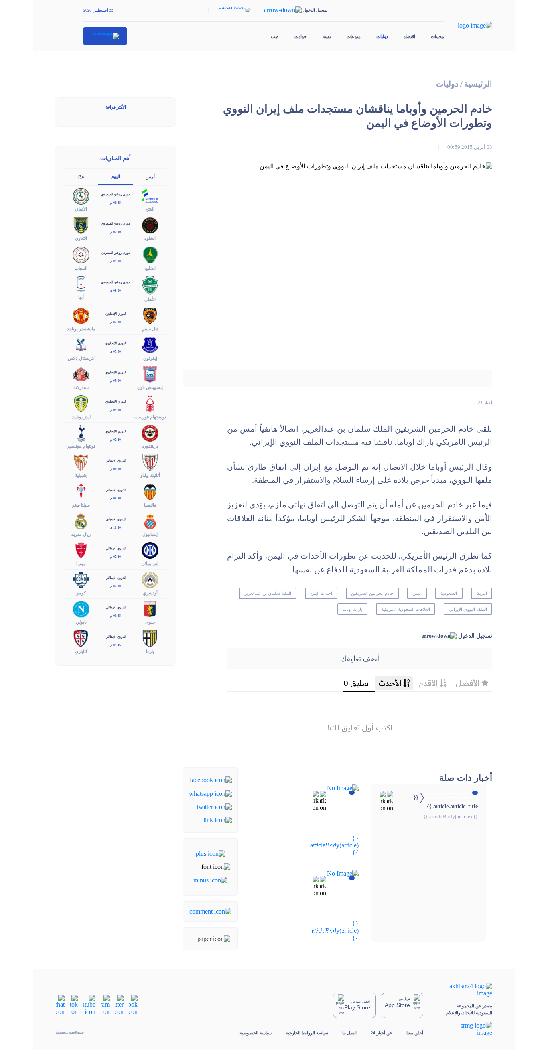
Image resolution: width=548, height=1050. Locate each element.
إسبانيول (150, 534)
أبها (81, 297)
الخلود (150, 238)
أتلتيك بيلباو (150, 475)
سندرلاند (81, 387)
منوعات (354, 36)
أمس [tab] (150, 176)
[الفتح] (150, 195)
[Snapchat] (60, 1004)
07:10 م (115, 232)
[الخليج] (150, 254)
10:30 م (115, 527)
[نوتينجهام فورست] (150, 402)
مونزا (81, 563)
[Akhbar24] (464, 990)
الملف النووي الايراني (468, 609)
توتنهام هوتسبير (81, 446)
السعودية (448, 593)
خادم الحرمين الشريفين (372, 593)
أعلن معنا (414, 1032)
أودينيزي (150, 592)
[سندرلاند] (81, 373)
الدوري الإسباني (116, 460)
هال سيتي (150, 328)
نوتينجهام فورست (150, 416)
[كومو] (81, 579)
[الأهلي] (150, 284)
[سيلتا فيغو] (81, 491)
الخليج (150, 268)
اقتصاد (409, 36)
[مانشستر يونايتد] (81, 315)
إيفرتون (150, 358)
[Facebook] (211, 779)
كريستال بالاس (81, 358)
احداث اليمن (321, 593)
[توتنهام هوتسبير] (81, 432)
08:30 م (115, 498)
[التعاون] (81, 224)
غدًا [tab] (81, 176)
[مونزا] (81, 549)
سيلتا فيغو (81, 505)
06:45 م (115, 203)
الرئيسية (478, 84)
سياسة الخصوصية (255, 1032)
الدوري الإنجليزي (115, 314)
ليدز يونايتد (81, 416)
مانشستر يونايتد (81, 328)
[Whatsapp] (210, 792)
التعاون (81, 238)
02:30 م (115, 322)
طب (275, 36)
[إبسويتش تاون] (150, 373)
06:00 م (115, 469)
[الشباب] (81, 254)
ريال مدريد (81, 534)
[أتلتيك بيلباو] (150, 461)
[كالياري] (81, 637)
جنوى (150, 622)
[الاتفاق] (81, 195)
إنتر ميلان (150, 563)
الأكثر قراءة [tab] (116, 107)
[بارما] (150, 637)
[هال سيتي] (150, 315)
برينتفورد (150, 446)
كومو (81, 592)
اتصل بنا (349, 1032)
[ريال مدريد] (81, 520)
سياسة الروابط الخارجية (307, 1032)
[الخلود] (150, 224)
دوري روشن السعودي (115, 194)
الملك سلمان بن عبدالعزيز (267, 593)
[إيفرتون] (150, 344)
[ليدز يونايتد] (81, 402)
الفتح (150, 209)
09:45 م (115, 616)
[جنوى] (150, 608)
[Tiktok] (74, 1004)
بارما (150, 651)
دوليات (382, 36)
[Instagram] (105, 1004)
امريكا (481, 593)
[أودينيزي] (150, 579)
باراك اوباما (352, 609)
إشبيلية (81, 475)
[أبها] (81, 283)
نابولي (81, 622)
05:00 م (115, 351)
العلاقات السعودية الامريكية (405, 609)
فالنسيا (150, 505)
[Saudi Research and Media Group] (464, 1029)
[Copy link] (217, 819)
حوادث (300, 36)
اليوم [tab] (115, 176)
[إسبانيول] (150, 520)
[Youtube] (89, 1004)
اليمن (417, 593)
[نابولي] (81, 608)
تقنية (327, 36)
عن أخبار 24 (381, 1032)
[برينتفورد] (150, 432)
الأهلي (150, 299)
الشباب (81, 268)
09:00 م (115, 261)
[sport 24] (105, 36)
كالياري (81, 651)
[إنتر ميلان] (150, 549)
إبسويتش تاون (150, 387)
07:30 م (115, 440)
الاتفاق (81, 209)
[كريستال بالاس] (81, 344)
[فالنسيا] (150, 491)
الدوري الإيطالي (116, 548)
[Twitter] (214, 806)
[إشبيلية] (81, 461)
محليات (437, 36)
